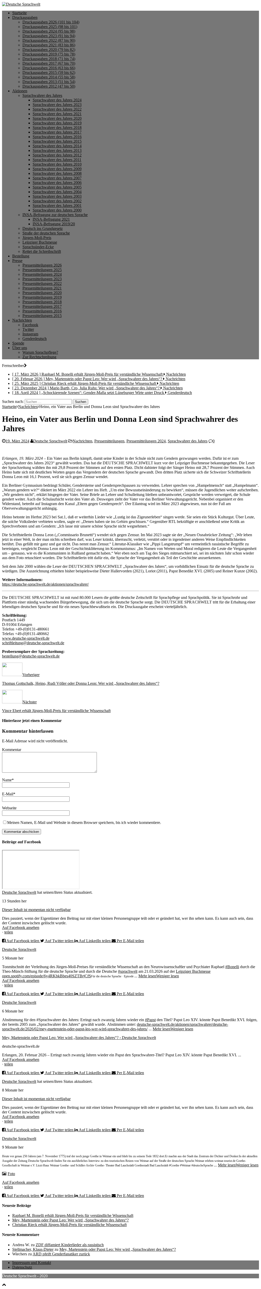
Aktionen (19, 91)
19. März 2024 (17, 441)
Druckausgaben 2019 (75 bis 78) (48, 54)
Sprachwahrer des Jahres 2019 (57, 123)
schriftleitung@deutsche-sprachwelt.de (33, 643)
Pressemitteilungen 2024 (42, 274)
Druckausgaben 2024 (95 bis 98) (48, 31)
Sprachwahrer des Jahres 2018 (57, 127)
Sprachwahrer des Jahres (42, 95)
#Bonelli (232, 967)
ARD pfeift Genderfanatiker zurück (61, 1254)
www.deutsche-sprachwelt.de (25, 638)
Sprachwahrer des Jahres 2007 (57, 178)
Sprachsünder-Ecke (38, 247)
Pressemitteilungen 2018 (42, 302)
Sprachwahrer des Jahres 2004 (57, 192)
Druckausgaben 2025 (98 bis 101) (49, 26)
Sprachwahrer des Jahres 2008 (57, 173)
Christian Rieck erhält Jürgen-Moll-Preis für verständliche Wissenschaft (69, 1224)
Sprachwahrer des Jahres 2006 (57, 182)
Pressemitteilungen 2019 (42, 297)
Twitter (28, 329)
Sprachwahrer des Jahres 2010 (57, 164)
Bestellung (20, 256)
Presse (17, 260)
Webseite (9, 808)
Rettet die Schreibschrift (41, 251)
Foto (11, 1174)
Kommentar (11, 749)
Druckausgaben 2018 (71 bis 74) (48, 59)
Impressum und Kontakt (31, 1262)
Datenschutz (22, 1267)
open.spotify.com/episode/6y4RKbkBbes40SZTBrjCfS (46, 976)
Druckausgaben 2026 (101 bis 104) (50, 22)
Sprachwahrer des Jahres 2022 (57, 109)
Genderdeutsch (34, 338)
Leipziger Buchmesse (39, 242)
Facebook (30, 325)
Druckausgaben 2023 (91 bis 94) (48, 36)
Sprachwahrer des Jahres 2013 (57, 150)
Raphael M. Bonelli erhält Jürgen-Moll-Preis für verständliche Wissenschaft (72, 1215)
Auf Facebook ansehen (20, 927)
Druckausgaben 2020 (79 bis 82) (48, 49)
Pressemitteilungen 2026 (42, 265)
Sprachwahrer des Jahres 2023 (57, 104)
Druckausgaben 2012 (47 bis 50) (48, 86)
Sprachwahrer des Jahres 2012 (57, 155)
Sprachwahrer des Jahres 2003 (57, 196)
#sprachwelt (127, 971)
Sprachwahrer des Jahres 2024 (57, 100)
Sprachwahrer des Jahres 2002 (57, 201)
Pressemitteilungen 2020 (42, 293)
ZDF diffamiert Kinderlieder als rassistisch (70, 1245)
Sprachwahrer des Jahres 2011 (57, 159)
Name (7, 780)
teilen (8, 932)
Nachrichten (22, 320)
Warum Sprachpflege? (40, 352)
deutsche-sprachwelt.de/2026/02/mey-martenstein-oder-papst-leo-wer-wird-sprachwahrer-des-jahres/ (115, 1026)
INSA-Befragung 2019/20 (54, 224)
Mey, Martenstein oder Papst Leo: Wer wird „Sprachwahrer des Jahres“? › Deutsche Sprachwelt (79, 1037)
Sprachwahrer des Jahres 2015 (57, 141)
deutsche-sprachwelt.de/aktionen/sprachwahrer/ (175, 1024)
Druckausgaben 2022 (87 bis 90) (48, 40)
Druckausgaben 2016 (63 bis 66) (48, 68)
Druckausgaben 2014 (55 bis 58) (48, 77)
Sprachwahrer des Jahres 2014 (57, 146)
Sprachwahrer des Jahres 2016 (57, 137)
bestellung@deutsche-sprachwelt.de (31, 656)
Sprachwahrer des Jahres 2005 (57, 187)
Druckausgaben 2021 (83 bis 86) (48, 45)
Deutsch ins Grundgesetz (42, 228)
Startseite (19, 13)
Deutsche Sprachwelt (50, 441)
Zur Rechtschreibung (39, 357)
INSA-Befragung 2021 (51, 219)
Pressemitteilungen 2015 (42, 315)
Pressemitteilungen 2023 (42, 279)
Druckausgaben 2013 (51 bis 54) (48, 82)
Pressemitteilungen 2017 (42, 306)
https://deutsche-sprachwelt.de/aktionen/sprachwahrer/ (45, 584)
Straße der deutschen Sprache (46, 233)
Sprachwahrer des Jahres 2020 (57, 118)
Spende (18, 343)
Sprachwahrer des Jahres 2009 (57, 169)
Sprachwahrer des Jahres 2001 (57, 205)
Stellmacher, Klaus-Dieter (33, 1249)
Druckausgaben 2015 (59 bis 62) (48, 72)
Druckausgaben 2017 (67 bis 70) (48, 63)
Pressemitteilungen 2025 (42, 270)
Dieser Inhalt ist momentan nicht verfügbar (36, 909)
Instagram (30, 334)
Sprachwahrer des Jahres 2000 (57, 210)
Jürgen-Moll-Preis (36, 237)
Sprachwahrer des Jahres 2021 (57, 114)
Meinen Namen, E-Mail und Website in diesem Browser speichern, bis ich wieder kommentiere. (84, 822)
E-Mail (7, 794)
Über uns (19, 348)
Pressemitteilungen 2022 (42, 283)
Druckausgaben (24, 17)
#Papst (150, 1020)
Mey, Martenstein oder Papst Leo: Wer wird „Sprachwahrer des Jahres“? (70, 1220)
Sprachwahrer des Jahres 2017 (57, 132)
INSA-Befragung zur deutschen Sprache (55, 215)
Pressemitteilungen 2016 (42, 311)
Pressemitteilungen (109, 441)
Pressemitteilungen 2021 (42, 288)
